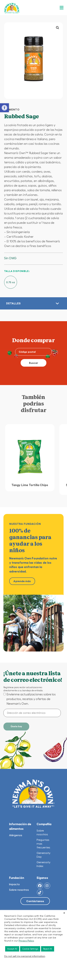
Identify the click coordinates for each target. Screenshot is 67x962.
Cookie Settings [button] (30, 949)
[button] (4, 107)
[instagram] (47, 886)
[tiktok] (40, 892)
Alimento (12, 109)
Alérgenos (15, 835)
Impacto (14, 884)
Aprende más (22, 581)
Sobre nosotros (19, 889)
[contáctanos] (35, 901)
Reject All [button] (47, 949)
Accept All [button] (12, 949)
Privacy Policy (26, 940)
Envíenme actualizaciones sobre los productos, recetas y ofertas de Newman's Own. (31, 699)
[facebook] (40, 886)
